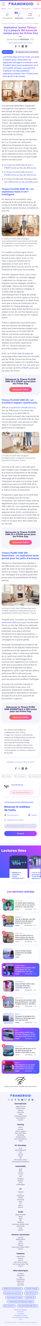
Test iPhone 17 (31, 1293)
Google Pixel (20, 1108)
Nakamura (20, 1281)
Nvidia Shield (20, 1137)
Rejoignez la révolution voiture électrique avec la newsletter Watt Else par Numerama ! (18, 875)
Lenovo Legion (20, 1131)
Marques (21, 776)
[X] (8, 1099)
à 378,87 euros (27, 368)
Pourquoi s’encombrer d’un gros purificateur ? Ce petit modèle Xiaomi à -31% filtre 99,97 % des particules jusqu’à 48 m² (25, 1002)
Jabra (20, 1218)
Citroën (20, 1173)
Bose (20, 1217)
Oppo (21, 1114)
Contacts (20, 1314)
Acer (20, 1148)
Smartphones (20, 1104)
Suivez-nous (7, 52)
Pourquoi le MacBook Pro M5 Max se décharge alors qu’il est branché (25, 1018)
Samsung (20, 1199)
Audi (20, 1169)
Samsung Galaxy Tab (20, 1264)
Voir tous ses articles (21, 792)
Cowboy (21, 1273)
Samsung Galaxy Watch (20, 1247)
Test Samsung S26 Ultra (28, 1306)
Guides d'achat (20, 965)
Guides (17, 8)
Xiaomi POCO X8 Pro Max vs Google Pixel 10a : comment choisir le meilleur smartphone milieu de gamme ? (25, 986)
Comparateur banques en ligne (20, 1301)
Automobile (20, 1166)
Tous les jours (12, 815)
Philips (20, 1198)
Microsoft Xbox (20, 1133)
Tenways (20, 1283)
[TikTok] (29, 1099)
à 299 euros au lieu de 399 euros (22, 182)
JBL (20, 1220)
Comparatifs (19, 981)
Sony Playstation (20, 1139)
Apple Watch (20, 1239)
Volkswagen (20, 1184)
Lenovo (20, 1154)
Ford (20, 1175)
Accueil (4, 23)
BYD (20, 1171)
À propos (20, 1312)
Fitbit (20, 1241)
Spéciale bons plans (15, 820)
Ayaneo (20, 1129)
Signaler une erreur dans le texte (20, 762)
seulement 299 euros (12, 622)
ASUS (21, 1127)
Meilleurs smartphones (12, 1289)
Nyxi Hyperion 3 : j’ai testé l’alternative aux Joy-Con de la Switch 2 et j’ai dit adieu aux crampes (25, 1067)
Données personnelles (20, 1317)
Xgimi (20, 1205)
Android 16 (30, 1297)
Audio (20, 1212)
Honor (20, 1156)
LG (21, 1194)
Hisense (20, 1192)
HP (20, 1158)
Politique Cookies (20, 1315)
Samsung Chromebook (20, 1162)
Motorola (20, 1112)
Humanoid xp (17, 785)
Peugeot (20, 1179)
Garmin (20, 1243)
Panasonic (20, 1196)
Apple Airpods (20, 1215)
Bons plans (26, 8)
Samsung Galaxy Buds (20, 1224)
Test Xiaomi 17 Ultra (14, 1297)
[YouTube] (22, 1099)
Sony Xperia (20, 1118)
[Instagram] (12, 1099)
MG (20, 1177)
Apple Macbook (20, 1150)
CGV (20, 1319)
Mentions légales (20, 1310)
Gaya (20, 1277)
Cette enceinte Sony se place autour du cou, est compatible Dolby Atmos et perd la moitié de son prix (25, 937)
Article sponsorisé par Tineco (20, 43)
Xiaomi (20, 1120)
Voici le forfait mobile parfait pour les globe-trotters (23, 953)
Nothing (20, 1222)
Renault (20, 1181)
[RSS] (19, 1099)
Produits (12, 23)
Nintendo (20, 1135)
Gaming (20, 1125)
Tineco (8, 776)
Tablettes (20, 1254)
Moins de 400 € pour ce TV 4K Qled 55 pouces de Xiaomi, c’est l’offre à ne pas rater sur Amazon (25, 1050)
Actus (3, 8)
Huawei (20, 1110)
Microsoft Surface (20, 1160)
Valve (20, 1141)
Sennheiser (21, 1226)
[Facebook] (15, 1099)
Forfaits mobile (31, 1289)
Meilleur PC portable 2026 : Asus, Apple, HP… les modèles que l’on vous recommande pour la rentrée (25, 969)
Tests (10, 8)
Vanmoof (20, 1285)
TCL (20, 1203)
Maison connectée (25, 23)
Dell (20, 1152)
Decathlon (20, 1275)
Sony (20, 1201)
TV (20, 1189)
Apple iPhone (20, 1106)
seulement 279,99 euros (22, 407)
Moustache (21, 1279)
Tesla (20, 1182)
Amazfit (20, 1237)
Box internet (9, 1306)
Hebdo (34, 815)
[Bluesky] (32, 1099)
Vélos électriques (20, 1271)
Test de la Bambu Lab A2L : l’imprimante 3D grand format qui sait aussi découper (25, 921)
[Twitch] (25, 1099)
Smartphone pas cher (12, 1293)
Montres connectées (20, 1235)
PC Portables (20, 1145)
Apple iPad (20, 1256)
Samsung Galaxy (20, 1116)
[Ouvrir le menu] (3, 4)
